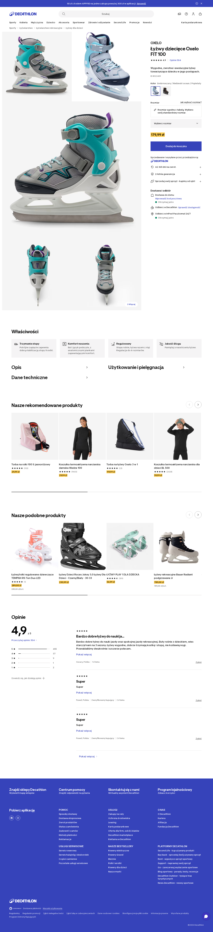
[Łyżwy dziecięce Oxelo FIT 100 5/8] (106, 275)
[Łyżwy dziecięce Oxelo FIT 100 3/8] (71, 171)
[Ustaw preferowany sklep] (179, 13)
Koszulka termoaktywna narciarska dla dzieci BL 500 (177, 466)
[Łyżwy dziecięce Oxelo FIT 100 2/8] (37, 66)
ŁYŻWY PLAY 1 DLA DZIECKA (122, 574)
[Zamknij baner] (201, 3)
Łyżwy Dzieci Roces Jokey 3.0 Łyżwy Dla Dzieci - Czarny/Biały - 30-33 (82, 576)
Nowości (147, 22)
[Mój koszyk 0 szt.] (200, 13)
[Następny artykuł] (198, 404)
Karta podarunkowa (191, 22)
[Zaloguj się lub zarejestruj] (193, 13)
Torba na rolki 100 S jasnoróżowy (30, 464)
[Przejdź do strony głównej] (23, 14)
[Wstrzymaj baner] (196, 3)
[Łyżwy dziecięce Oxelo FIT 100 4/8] (37, 275)
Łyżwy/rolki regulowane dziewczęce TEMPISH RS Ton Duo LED (32, 576)
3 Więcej (131, 304)
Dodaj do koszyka (176, 146)
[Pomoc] (186, 13)
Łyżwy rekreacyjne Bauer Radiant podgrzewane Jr (173, 576)
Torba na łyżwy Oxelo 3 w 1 (122, 464)
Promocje (134, 22)
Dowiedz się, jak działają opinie (26, 678)
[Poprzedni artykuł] (189, 404)
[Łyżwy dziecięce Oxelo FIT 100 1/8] (106, 66)
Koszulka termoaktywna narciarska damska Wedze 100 (79, 466)
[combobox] (176, 123)
